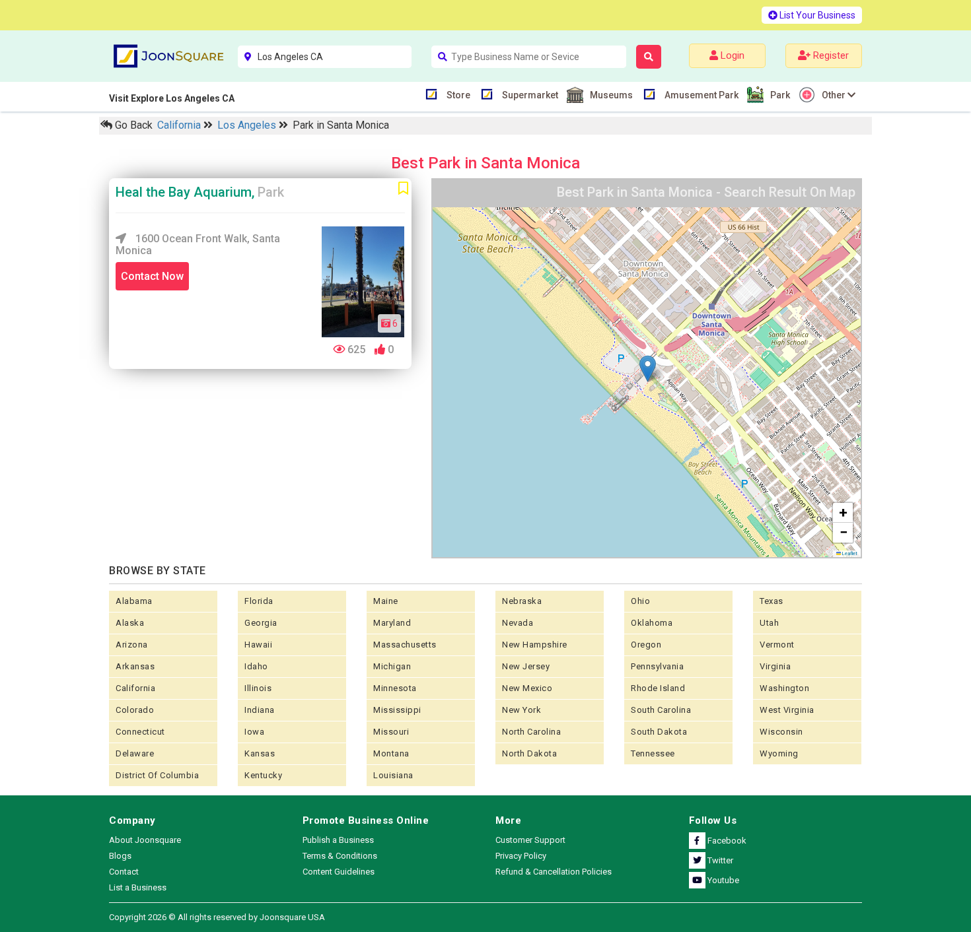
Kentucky (263, 775)
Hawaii (258, 644)
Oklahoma (651, 623)
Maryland (392, 623)
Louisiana (393, 775)
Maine (385, 601)
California (180, 125)
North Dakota (529, 753)
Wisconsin (781, 732)
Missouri (391, 732)
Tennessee (653, 753)
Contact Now (152, 276)
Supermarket (530, 95)
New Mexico (527, 688)
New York (521, 710)
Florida (258, 601)
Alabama (134, 601)
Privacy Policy (520, 856)
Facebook (725, 841)
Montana (391, 753)
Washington (784, 688)
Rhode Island (658, 688)
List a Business (137, 887)
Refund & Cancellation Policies (553, 872)
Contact (124, 872)
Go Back (132, 125)
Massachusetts (405, 644)
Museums (611, 95)
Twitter (719, 860)
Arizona (132, 644)
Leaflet (849, 553)
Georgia (260, 623)
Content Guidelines (339, 872)
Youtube (722, 880)
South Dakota (659, 732)
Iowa (254, 732)
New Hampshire (534, 644)
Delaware (135, 753)
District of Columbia (157, 775)
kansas (259, 753)
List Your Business (816, 15)
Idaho (256, 666)
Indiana (259, 710)
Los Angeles (248, 125)
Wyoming (779, 753)
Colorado (135, 710)
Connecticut (140, 732)
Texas (771, 601)
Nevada (517, 623)
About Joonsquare (145, 840)
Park (780, 95)
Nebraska (522, 601)
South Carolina (661, 710)
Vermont (777, 644)
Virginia (775, 666)
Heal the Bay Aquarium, (200, 192)
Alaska (130, 623)
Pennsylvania (657, 666)
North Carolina (531, 732)
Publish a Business (338, 840)
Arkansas (135, 666)
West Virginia (787, 710)
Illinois (257, 688)
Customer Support (530, 840)
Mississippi (397, 710)
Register (829, 55)
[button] (647, 368)
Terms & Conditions (340, 856)
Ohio (640, 601)
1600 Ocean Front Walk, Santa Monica (198, 244)
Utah (769, 623)
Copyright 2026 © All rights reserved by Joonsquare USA (217, 917)
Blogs (120, 856)
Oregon (646, 644)
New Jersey (526, 666)
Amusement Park (701, 95)
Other (834, 95)
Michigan (392, 666)
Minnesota (395, 688)
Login (731, 55)
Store (458, 95)
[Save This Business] (403, 189)
